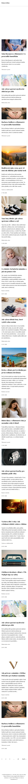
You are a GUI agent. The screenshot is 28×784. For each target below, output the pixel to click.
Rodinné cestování (5, 391)
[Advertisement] (14, 21)
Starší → (24, 759)
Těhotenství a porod (6, 69)
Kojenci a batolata (5, 290)
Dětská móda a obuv (6, 102)
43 (18, 759)
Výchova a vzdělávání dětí (7, 189)
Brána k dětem (5, 3)
